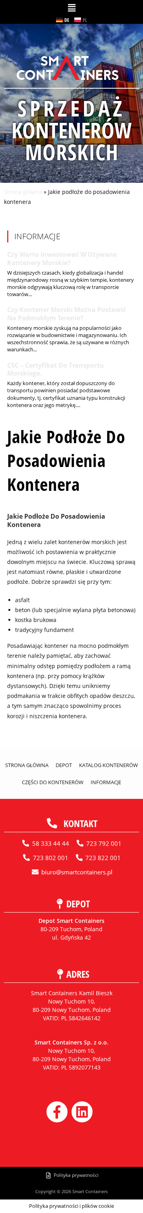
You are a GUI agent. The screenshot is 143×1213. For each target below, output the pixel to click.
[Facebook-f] (57, 1111)
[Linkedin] (82, 1111)
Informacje (106, 782)
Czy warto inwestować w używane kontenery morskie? (62, 258)
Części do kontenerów (52, 782)
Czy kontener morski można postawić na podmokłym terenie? (66, 313)
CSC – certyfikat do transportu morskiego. (55, 369)
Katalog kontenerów (108, 765)
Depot (64, 765)
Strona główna (23, 192)
